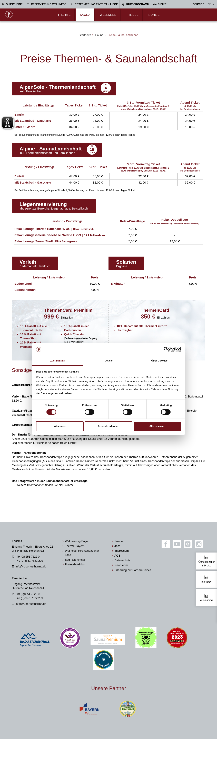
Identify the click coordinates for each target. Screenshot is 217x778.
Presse (118, 541)
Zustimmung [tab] (57, 360)
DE (209, 4)
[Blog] (188, 544)
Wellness (108, 14)
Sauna (85, 14)
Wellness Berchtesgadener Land (82, 552)
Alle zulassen (157, 426)
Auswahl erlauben (108, 426)
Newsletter (121, 565)
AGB (117, 555)
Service (198, 4)
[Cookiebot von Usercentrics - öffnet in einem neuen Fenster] (166, 349)
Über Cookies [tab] (159, 360)
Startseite (85, 35)
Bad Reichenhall (75, 559)
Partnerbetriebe (74, 564)
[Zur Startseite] (9, 14)
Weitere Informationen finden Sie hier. (44, 485)
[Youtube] (177, 544)
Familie (154, 14)
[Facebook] (166, 544)
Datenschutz (122, 560)
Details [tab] (108, 360)
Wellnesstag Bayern (77, 541)
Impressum (121, 550)
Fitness (132, 14)
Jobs (117, 546)
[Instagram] (199, 544)
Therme (64, 14)
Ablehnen (59, 426)
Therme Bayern (74, 546)
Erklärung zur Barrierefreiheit (132, 570)
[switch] (89, 412)
